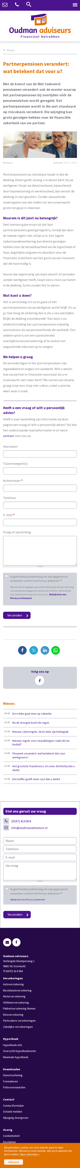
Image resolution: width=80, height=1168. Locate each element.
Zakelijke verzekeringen (18, 1027)
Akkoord (13, 1162)
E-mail (9, 515)
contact (8, 436)
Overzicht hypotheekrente (19, 1051)
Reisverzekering (13, 1014)
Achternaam (13, 480)
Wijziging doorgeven (15, 1118)
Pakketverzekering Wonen (19, 1008)
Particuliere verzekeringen (19, 1020)
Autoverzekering (13, 984)
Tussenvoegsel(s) (15, 463)
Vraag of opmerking (17, 532)
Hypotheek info (12, 1045)
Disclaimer (9, 1142)
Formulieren (10, 1081)
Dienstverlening (13, 1075)
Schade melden (12, 1111)
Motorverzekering (14, 996)
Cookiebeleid (11, 1136)
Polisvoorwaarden (14, 1087)
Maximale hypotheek (15, 1057)
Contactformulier (13, 1105)
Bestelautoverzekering (17, 990)
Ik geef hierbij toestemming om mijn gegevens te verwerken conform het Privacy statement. (39, 579)
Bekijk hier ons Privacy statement (27, 899)
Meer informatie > (30, 1154)
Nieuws (11, 50)
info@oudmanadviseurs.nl (29, 828)
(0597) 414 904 (21, 821)
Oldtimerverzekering (16, 1002)
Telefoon (9, 498)
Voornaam (10, 446)
